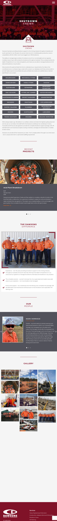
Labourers (46, 112)
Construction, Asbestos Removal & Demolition (42, 515)
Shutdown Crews (34, 517)
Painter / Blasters (10, 107)
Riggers (10, 112)
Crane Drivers (11, 82)
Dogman (46, 82)
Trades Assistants (10, 117)
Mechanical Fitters (28, 77)
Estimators (28, 87)
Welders (28, 117)
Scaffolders (28, 112)
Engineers (10, 102)
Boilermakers (10, 77)
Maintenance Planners (10, 97)
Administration (46, 97)
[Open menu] (53, 2)
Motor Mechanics (46, 92)
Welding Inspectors (46, 117)
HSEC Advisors (11, 92)
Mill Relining (33, 519)
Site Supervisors (46, 102)
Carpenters (46, 77)
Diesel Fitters (28, 82)
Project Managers (28, 97)
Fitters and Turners (28, 92)
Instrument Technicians (46, 87)
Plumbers (28, 107)
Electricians (10, 87)
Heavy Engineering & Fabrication (38, 513)
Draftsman (28, 102)
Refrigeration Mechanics (46, 107)
